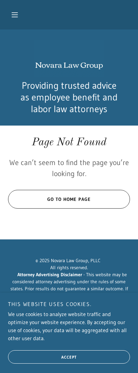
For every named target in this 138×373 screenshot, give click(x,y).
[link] (69, 58)
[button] (14, 14)
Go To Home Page (69, 199)
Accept (69, 357)
